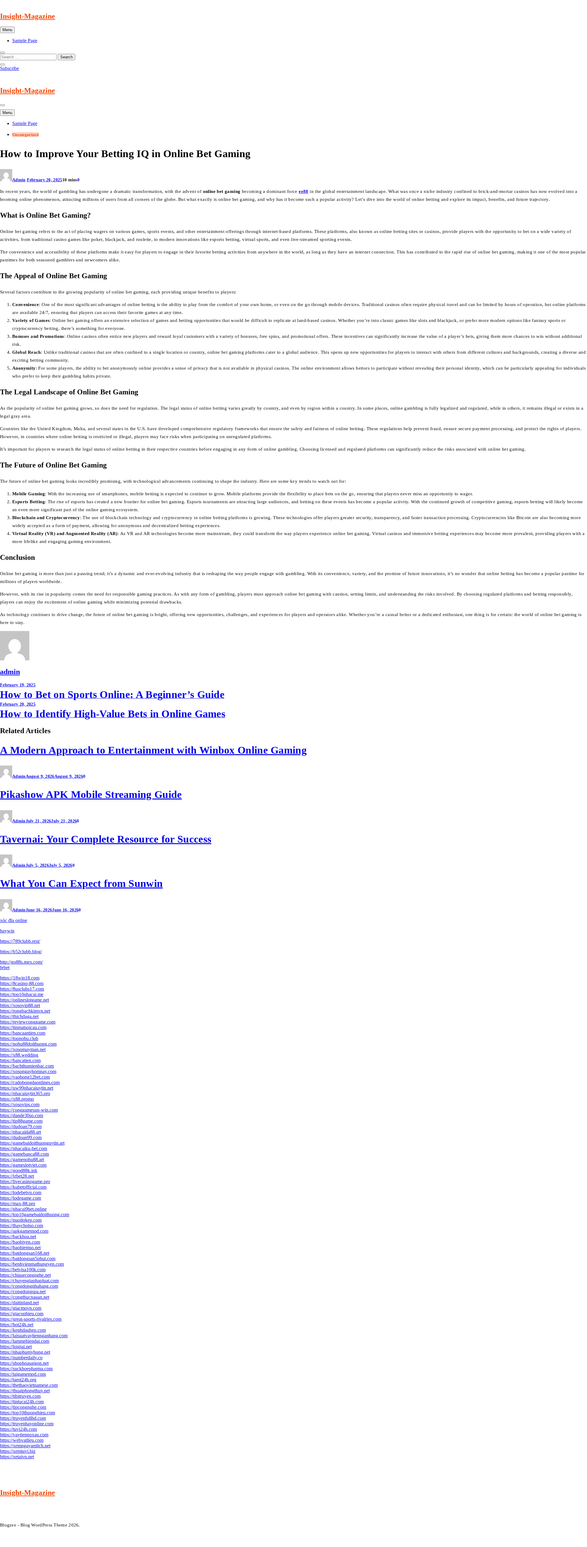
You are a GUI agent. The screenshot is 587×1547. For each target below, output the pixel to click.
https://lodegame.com (20, 1198)
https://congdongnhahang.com (29, 1286)
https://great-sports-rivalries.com (30, 1319)
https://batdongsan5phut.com (27, 1258)
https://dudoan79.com (21, 1126)
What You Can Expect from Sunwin (81, 883)
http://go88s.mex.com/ (21, 962)
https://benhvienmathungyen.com (32, 1264)
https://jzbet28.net (17, 1176)
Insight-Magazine (27, 16)
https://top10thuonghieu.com (27, 1412)
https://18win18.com (19, 977)
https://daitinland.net (19, 1302)
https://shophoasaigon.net (24, 1363)
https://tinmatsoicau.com (23, 1027)
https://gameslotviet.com (23, 1165)
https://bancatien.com (20, 1060)
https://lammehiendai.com (24, 1341)
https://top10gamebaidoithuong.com (34, 1214)
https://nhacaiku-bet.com (23, 1148)
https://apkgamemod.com (24, 1231)
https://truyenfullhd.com (23, 1418)
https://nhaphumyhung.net (25, 1352)
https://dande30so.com (21, 1115)
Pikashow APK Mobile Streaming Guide (91, 794)
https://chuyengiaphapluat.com (29, 1280)
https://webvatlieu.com (21, 1440)
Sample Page (24, 40)
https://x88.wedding (19, 1055)
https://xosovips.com (19, 1104)
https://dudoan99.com (21, 1137)
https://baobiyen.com (20, 1242)
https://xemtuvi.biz (17, 1451)
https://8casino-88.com (21, 983)
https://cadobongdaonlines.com (30, 1082)
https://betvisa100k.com (23, 1269)
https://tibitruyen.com (20, 1396)
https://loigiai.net (16, 1346)
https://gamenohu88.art (22, 1159)
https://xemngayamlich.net (25, 1445)
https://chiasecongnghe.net (25, 1275)
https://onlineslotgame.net (24, 999)
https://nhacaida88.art (20, 1132)
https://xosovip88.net (20, 1005)
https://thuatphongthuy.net (25, 1390)
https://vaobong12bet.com (25, 1077)
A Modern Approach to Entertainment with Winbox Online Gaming (153, 750)
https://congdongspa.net (23, 1291)
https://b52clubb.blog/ (21, 951)
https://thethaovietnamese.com (29, 1385)
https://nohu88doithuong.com (28, 1044)
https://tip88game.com (21, 1121)
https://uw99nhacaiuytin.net (26, 1088)
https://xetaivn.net (17, 1456)
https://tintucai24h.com (22, 1401)
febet (4, 967)
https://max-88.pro (17, 1203)
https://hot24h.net (16, 1324)
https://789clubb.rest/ (20, 941)
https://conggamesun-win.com (29, 1110)
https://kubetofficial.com (23, 1187)
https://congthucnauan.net (24, 1297)
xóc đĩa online (13, 920)
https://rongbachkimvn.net (25, 1010)
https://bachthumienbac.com (27, 1066)
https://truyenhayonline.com (27, 1423)
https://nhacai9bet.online (23, 1209)
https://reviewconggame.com (27, 1022)
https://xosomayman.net (23, 1049)
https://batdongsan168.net (24, 1253)
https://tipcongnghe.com (23, 1407)
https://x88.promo (17, 1099)
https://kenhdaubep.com (23, 1330)
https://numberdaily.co (21, 1357)
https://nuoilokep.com (21, 1220)
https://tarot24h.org (18, 1379)
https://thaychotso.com (21, 1225)
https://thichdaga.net (19, 1016)
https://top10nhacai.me (21, 994)
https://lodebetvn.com (20, 1192)
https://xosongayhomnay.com (28, 1071)
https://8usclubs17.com (22, 988)
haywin (7, 930)
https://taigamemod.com (23, 1374)
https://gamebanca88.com (24, 1154)
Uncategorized (25, 134)
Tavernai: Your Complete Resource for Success (105, 839)
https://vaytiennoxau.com (24, 1434)
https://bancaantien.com (22, 1033)
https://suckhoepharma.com (26, 1368)
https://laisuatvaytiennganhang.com (34, 1335)
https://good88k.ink (18, 1170)
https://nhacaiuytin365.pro (25, 1093)
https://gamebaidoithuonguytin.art (32, 1143)
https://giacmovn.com (20, 1308)
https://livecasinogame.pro (25, 1181)
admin (19, 180)
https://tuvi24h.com (18, 1429)
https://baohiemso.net (20, 1247)
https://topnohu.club (19, 1038)
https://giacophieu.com (21, 1313)
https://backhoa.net (18, 1236)
